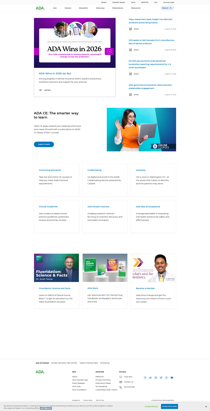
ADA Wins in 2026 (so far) (55, 73)
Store (133, 2)
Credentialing (94, 170)
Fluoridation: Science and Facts (54, 288)
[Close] (206, 406)
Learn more (44, 144)
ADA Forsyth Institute (98, 207)
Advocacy (100, 8)
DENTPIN (144, 2)
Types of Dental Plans (89, 363)
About (75, 377)
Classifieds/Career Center (105, 390)
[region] (105, 406)
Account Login (168, 2)
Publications (118, 8)
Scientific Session (119, 2)
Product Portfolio (103, 380)
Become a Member (145, 288)
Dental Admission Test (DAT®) (64, 363)
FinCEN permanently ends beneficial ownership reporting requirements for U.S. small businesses (150, 64)
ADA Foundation (79, 390)
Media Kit (100, 377)
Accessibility (76, 400)
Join (155, 2)
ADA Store (93, 288)
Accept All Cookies (169, 406)
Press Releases (78, 383)
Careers (68, 8)
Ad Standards (101, 386)
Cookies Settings (151, 406)
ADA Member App (80, 380)
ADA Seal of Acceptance (148, 207)
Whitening (104, 363)
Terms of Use (100, 400)
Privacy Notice (87, 400)
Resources (136, 8)
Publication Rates (103, 383)
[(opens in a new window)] (145, 379)
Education (83, 8)
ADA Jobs (76, 386)
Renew (103, 2)
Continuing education (50, 170)
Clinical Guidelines (48, 207)
